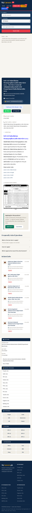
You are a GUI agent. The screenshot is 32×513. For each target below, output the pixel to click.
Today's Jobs (16, 6)
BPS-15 (22, 433)
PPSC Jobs (5, 389)
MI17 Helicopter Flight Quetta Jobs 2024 (14, 275)
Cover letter (19, 226)
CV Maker (24, 6)
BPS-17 (9, 430)
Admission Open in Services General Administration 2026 (15, 263)
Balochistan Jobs (21, 475)
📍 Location (4, 18)
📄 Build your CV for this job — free (13, 107)
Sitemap (3, 509)
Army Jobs (5, 383)
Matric (9, 445)
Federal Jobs (5, 380)
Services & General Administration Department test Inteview (15, 323)
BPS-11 (22, 437)
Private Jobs (12, 509)
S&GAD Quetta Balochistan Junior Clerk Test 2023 (15, 298)
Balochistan (22, 418)
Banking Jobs (6, 403)
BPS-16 (22, 430)
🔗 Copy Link (16, 111)
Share (8, 111)
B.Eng (9, 452)
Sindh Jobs (5, 374)
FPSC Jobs (5, 386)
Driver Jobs (19, 498)
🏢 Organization (6, 24)
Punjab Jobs (5, 371)
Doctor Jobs (5, 397)
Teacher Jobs (6, 394)
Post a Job (5, 8)
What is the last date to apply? (10, 240)
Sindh (23, 414)
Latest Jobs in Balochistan (10, 170)
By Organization (25, 509)
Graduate (9, 449)
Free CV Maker (6, 364)
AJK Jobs (19, 478)
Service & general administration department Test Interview (15, 310)
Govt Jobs (9, 6)
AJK (9, 421)
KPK (9, 418)
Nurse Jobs (19, 495)
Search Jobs (16, 31)
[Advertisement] (16, 60)
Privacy (14, 510)
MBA (23, 449)
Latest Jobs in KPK (8, 178)
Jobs (6, 36)
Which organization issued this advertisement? (14, 251)
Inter (23, 445)
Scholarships (18, 509)
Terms (11, 510)
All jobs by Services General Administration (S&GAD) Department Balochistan (14, 360)
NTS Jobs (5, 391)
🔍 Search (4, 12)
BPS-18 (9, 433)
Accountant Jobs (21, 501)
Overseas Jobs (6, 406)
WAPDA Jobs (4, 501)
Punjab (9, 414)
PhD (23, 452)
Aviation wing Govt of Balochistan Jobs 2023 (14, 287)
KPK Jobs (5, 377)
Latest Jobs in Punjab (9, 172)
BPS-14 (9, 437)
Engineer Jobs (6, 400)
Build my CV (9, 226)
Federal (22, 421)
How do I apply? (6, 247)
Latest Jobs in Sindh (8, 175)
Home (3, 6)
